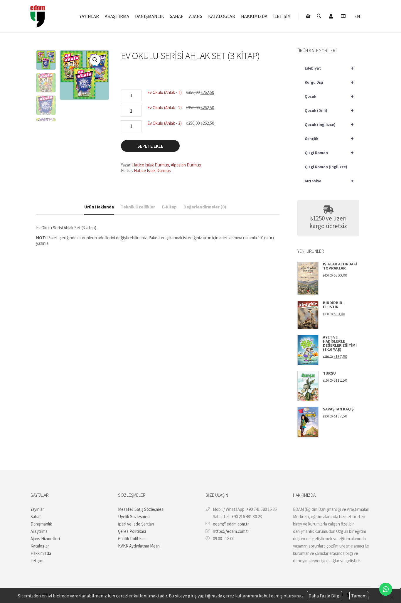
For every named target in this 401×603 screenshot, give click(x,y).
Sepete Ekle (150, 146)
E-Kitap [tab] (169, 207)
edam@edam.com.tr (231, 524)
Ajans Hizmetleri (45, 538)
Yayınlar (37, 509)
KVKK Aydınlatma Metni (139, 546)
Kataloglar (40, 546)
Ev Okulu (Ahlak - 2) (164, 107)
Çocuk (329, 96)
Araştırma (39, 531)
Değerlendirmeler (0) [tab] (204, 207)
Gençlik (329, 138)
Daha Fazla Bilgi (325, 596)
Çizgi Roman (329, 152)
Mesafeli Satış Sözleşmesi (141, 509)
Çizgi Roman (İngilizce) (326, 166)
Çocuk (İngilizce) (329, 124)
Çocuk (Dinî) (329, 110)
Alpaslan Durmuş (186, 165)
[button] (95, 60)
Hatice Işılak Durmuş (150, 165)
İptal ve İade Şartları (136, 524)
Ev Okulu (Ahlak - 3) (164, 123)
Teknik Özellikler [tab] (138, 207)
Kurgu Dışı (329, 82)
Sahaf (36, 516)
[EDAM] (37, 16)
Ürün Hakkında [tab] (99, 207)
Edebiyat (329, 68)
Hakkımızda (41, 553)
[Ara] (319, 16)
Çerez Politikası (132, 531)
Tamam (359, 596)
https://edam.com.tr (231, 531)
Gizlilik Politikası (132, 538)
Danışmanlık (41, 524)
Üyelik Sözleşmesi (134, 516)
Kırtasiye (329, 180)
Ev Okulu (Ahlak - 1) (164, 92)
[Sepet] (308, 16)
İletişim (37, 560)
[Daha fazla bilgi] (343, 16)
